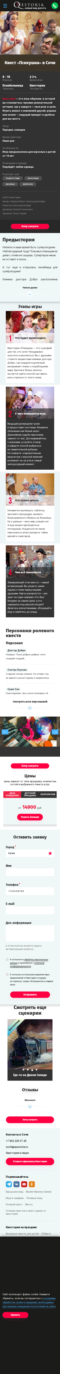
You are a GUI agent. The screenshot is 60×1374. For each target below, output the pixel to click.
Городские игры (15, 1192)
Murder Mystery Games (39, 1192)
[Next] (55, 731)
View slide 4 (36, 1070)
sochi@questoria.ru (17, 1147)
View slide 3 (32, 1070)
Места (28, 1204)
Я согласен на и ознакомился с (29, 963)
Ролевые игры (34, 1198)
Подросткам (13, 178)
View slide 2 (28, 1070)
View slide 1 (23, 1070)
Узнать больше (30, 1049)
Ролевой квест (14, 1204)
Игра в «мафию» (15, 1198)
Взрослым (33, 178)
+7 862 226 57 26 (16, 1141)
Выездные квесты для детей (22, 1234)
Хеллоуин (28, 184)
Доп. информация (18, 923)
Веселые (10, 184)
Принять (15, 1315)
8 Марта (46, 1234)
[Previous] (5, 731)
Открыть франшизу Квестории (30, 1161)
